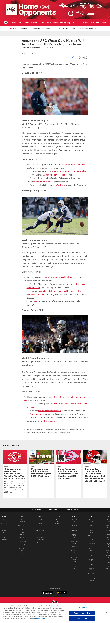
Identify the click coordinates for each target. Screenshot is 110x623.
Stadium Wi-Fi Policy (74, 535)
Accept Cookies (82, 618)
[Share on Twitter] (76, 59)
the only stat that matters (49, 410)
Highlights (22, 529)
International (3, 527)
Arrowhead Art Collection (74, 552)
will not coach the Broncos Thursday (68, 164)
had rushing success (43, 181)
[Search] (81, 22)
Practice (40, 527)
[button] (52, 501)
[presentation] (106, 501)
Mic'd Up (22, 537)
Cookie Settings (82, 607)
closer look (36, 301)
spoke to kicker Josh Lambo (58, 277)
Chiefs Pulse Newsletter (4, 537)
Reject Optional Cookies (82, 613)
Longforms (4, 523)
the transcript (50, 421)
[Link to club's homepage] (6, 22)
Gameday (40, 520)
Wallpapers (91, 536)
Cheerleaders (22, 541)
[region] (55, 613)
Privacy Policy (40, 618)
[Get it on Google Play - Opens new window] (62, 593)
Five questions (36, 414)
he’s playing (60, 185)
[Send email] (81, 59)
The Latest (22, 553)
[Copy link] (85, 58)
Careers (74, 525)
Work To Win (22, 525)
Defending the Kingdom (58, 521)
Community (21, 544)
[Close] (106, 612)
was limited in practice (54, 174)
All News (3, 520)
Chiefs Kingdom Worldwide (92, 541)
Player (40, 523)
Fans (40, 534)
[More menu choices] (73, 22)
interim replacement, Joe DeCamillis (69, 171)
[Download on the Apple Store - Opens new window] (47, 593)
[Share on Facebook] (72, 59)
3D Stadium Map (91, 548)
